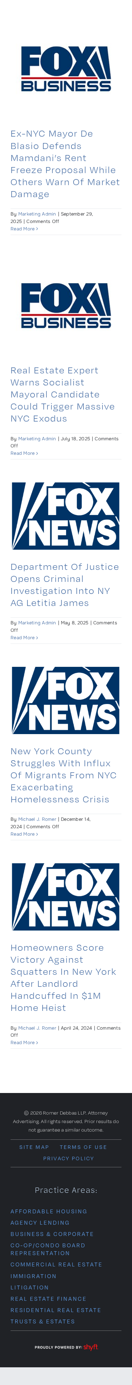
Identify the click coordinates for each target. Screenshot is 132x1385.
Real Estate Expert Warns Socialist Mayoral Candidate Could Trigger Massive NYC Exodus (63, 394)
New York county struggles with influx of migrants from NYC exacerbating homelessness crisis (64, 775)
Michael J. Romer (37, 819)
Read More (22, 229)
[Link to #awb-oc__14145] (116, 17)
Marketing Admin (37, 214)
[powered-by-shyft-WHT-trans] (66, 1344)
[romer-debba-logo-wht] (41, 13)
